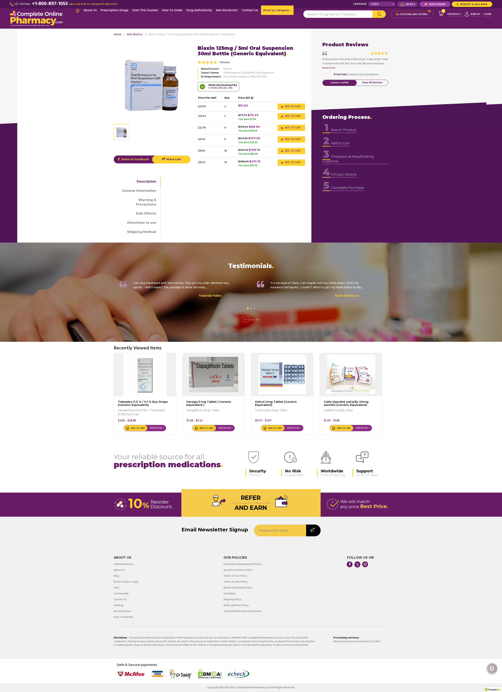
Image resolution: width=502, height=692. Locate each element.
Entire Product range (126, 582)
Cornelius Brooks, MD (220, 88)
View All (252, 319)
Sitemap (119, 605)
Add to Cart (292, 107)
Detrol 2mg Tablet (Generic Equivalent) (276, 403)
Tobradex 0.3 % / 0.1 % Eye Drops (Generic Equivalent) (143, 403)
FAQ (116, 588)
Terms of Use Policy (235, 576)
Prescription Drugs (114, 10)
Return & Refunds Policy (238, 588)
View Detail (156, 428)
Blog (116, 576)
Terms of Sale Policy (235, 582)
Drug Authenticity (199, 10)
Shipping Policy (232, 600)
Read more (328, 68)
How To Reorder (123, 617)
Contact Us (250, 10)
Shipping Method (141, 232)
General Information (139, 191)
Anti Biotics (135, 34)
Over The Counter (145, 10)
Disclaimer (230, 594)
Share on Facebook (134, 159)
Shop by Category (276, 10)
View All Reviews (372, 83)
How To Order (172, 10)
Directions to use (141, 223)
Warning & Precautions (146, 202)
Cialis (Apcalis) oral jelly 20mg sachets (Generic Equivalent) (346, 403)
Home (117, 34)
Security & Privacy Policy (238, 570)
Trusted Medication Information (243, 611)
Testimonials (121, 594)
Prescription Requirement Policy (243, 564)
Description (146, 181)
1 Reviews (224, 62)
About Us (90, 10)
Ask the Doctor (227, 10)
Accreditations (122, 611)
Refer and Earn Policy (236, 605)
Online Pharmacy (123, 564)
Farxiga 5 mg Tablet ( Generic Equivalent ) (208, 403)
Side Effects (146, 213)
